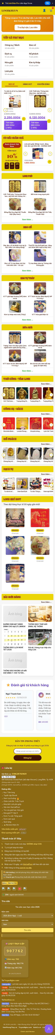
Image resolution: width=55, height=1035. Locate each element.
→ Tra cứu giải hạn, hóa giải (13, 810)
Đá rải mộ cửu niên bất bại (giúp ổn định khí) (40, 364)
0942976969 (19, 774)
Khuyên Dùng (43, 84)
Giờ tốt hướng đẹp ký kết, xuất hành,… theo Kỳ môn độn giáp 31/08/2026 (27, 994)
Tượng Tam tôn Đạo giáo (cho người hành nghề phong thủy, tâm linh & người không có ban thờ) (15, 348)
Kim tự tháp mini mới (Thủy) (15, 314)
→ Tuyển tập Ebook (9, 795)
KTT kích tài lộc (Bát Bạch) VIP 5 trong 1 (40, 297)
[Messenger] (9, 889)
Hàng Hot (27, 84)
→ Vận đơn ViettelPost (11, 807)
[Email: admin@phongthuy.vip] (20, 889)
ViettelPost (28, 864)
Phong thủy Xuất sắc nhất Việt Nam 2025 (25, 877)
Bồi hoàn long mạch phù (40, 194)
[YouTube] (25, 889)
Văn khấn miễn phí (10, 829)
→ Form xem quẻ (8, 819)
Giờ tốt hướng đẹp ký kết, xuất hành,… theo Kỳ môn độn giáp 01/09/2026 (27, 988)
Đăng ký (27, 758)
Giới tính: (5, 920)
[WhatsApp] (14, 889)
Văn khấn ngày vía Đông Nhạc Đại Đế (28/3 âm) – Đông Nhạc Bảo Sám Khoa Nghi (26, 1004)
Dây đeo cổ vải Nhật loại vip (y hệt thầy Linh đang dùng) (14, 246)
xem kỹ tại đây (26, 868)
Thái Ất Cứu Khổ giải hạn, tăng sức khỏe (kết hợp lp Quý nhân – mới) (40, 247)
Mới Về (12, 84)
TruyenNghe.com (11, 980)
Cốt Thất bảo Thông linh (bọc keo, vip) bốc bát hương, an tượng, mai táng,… (40, 93)
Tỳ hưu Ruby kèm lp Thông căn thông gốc (40, 264)
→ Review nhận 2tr (10, 825)
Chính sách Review (28, 1031)
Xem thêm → (27, 220)
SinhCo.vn (37, 1027)
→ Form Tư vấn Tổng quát (12, 816)
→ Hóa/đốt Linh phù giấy (11, 804)
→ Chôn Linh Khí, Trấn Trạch (13, 801)
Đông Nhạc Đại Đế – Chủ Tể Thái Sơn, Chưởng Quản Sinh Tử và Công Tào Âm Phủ (26, 1010)
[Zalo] (4, 889)
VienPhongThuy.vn (10, 1027)
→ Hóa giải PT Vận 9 (10, 813)
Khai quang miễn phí (11, 833)
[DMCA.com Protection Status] (27, 883)
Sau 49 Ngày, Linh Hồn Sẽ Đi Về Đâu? (21, 1015)
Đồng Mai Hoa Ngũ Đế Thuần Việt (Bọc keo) (15, 213)
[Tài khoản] (44, 10)
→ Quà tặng (6, 822)
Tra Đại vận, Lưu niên (27, 27)
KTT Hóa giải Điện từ (40, 314)
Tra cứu (27, 930)
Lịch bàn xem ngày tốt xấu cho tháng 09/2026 (26, 984)
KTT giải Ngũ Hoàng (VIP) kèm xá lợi (15, 297)
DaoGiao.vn (9, 1000)
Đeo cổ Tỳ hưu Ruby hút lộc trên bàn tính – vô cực (15, 264)
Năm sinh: (5, 912)
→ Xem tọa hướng (9, 798)
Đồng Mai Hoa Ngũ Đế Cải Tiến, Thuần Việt (40, 213)
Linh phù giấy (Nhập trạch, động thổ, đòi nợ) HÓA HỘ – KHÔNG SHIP (37, 145)
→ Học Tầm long (8, 792)
